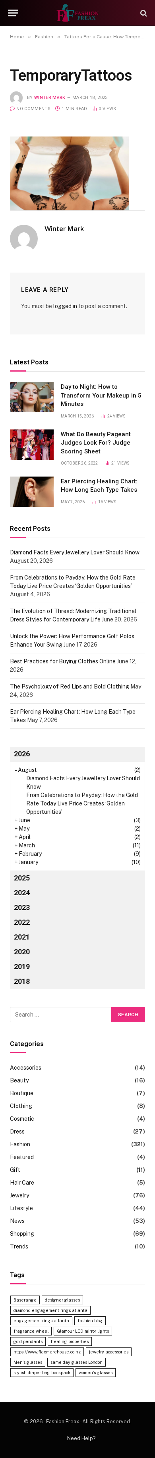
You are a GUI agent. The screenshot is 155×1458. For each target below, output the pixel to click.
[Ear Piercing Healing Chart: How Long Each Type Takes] (32, 492)
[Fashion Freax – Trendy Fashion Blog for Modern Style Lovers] (77, 13)
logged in (65, 306)
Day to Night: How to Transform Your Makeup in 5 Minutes (101, 395)
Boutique (21, 1093)
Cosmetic (22, 1119)
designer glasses (62, 1300)
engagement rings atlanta (41, 1320)
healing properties (70, 1341)
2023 (22, 907)
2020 (22, 952)
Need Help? (81, 1438)
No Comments (33, 108)
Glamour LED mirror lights (83, 1331)
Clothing (21, 1106)
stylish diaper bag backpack (42, 1372)
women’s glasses (95, 1372)
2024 (22, 892)
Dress (17, 1131)
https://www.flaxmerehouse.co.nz (47, 1351)
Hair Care (22, 1182)
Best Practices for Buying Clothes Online (63, 661)
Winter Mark (50, 97)
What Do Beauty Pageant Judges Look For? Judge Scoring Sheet (96, 443)
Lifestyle (21, 1208)
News (17, 1221)
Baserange (25, 1300)
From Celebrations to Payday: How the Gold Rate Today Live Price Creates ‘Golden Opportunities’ (82, 803)
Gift (15, 1170)
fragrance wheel (31, 1331)
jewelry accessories (108, 1351)
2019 (22, 966)
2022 (22, 922)
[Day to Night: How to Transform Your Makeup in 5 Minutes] (32, 397)
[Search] (143, 13)
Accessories (25, 1067)
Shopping (22, 1233)
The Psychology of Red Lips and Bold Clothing (69, 686)
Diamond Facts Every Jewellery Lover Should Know (75, 552)
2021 (22, 937)
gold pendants (28, 1341)
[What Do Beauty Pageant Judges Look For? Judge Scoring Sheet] (32, 444)
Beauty (19, 1080)
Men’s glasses (28, 1362)
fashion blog (90, 1320)
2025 (22, 878)
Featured (22, 1157)
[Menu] (13, 13)
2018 (22, 981)
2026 (22, 754)
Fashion (20, 1144)
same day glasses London (76, 1362)
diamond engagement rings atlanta (50, 1310)
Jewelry (19, 1195)
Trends (19, 1246)
